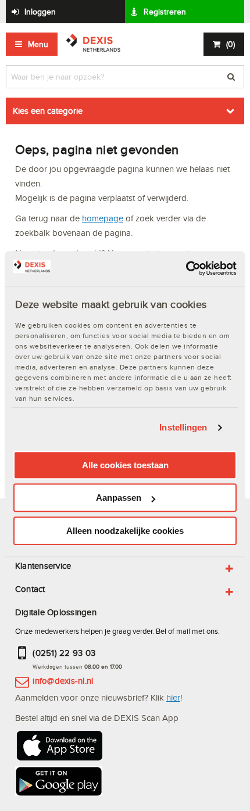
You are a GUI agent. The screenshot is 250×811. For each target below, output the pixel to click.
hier (173, 697)
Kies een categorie (48, 111)
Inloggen (40, 11)
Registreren (165, 11)
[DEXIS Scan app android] (58, 783)
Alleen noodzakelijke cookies (125, 531)
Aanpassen (118, 498)
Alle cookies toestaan (125, 465)
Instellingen (183, 427)
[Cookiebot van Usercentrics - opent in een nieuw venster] (186, 268)
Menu (38, 44)
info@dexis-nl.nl (63, 680)
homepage (102, 218)
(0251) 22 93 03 (64, 653)
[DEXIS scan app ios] (58, 748)
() (230, 44)
